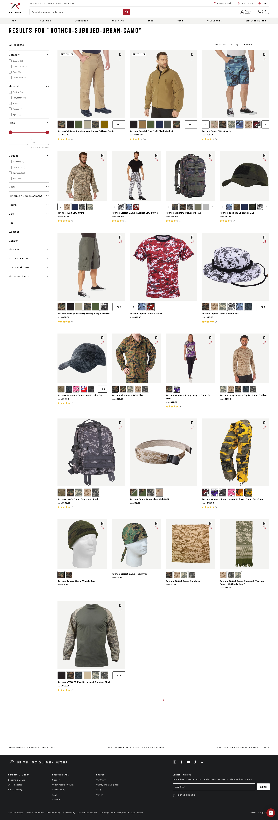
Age (11, 222)
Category (14, 54)
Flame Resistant (19, 276)
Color (12, 186)
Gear (180, 20)
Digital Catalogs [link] (15, 790)
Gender (13, 240)
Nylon (17, 114)
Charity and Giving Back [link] (107, 785)
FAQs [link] (54, 795)
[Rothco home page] (15, 8)
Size (11, 213)
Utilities (13, 155)
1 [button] (163, 700)
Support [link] (56, 780)
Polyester (19, 98)
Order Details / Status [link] (63, 785)
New (14, 20)
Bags (151, 20)
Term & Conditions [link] (35, 812)
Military (18, 162)
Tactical (19, 173)
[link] (223, 3)
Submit (263, 787)
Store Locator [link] (15, 785)
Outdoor (19, 167)
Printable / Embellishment (25, 195)
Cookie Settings (15, 812)
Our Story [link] (101, 780)
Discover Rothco (256, 20)
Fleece (17, 109)
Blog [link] (98, 790)
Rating (13, 204)
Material (14, 86)
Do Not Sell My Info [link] (87, 812)
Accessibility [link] (69, 812)
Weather (14, 231)
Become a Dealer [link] (16, 780)
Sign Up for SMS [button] (186, 795)
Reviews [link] (56, 800)
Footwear (118, 20)
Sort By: (248, 45)
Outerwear (81, 20)
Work (17, 178)
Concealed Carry (19, 267)
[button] (120, 55)
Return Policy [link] (58, 790)
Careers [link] (100, 795)
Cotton (18, 92)
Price (12, 122)
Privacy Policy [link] (53, 812)
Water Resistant (19, 258)
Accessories (214, 20)
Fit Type (14, 249)
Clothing (45, 20)
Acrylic (17, 103)
